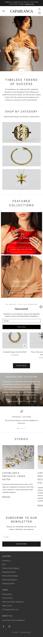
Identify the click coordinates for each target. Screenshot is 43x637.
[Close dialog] (41, 307)
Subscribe (21, 327)
